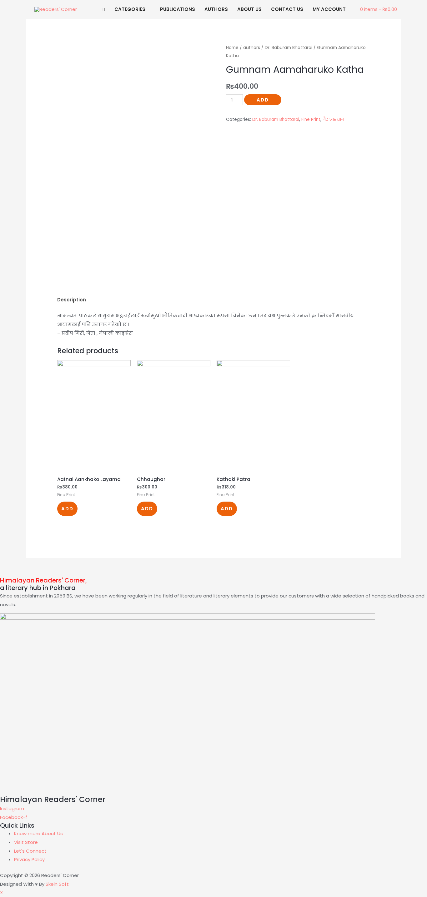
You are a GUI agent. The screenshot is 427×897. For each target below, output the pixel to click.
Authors (216, 9)
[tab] (71, 300)
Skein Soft (57, 884)
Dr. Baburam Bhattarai (288, 48)
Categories (129, 9)
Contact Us (287, 9)
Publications (177, 9)
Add (263, 100)
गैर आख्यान (333, 119)
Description (71, 299)
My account (329, 9)
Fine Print (310, 119)
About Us (249, 9)
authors (251, 48)
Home (232, 48)
